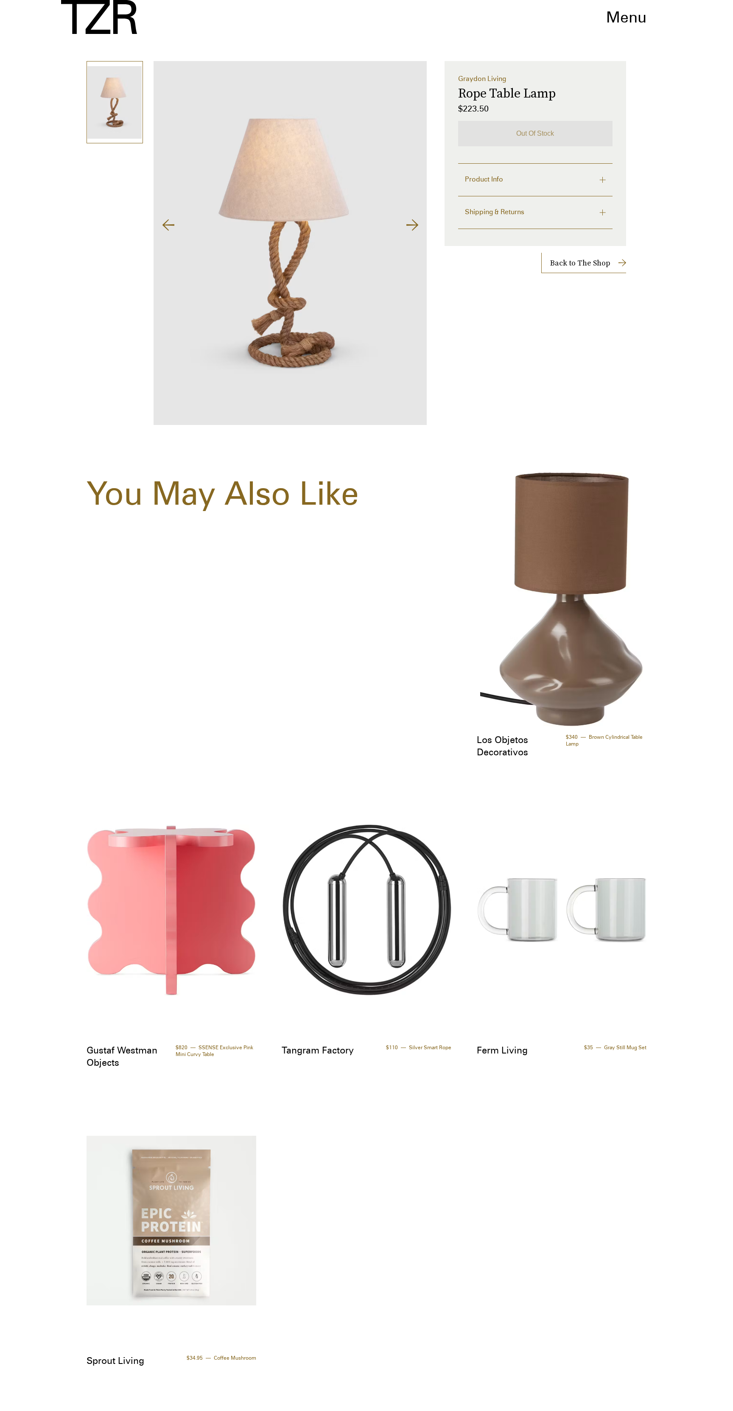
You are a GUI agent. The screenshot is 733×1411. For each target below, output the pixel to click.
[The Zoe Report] (99, 17)
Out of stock (535, 133)
